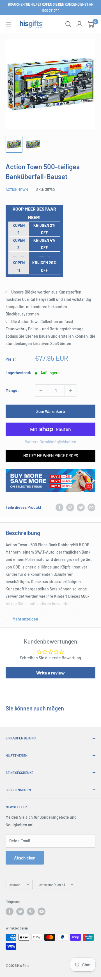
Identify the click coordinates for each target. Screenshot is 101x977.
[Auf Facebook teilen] (59, 507)
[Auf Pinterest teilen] (70, 507)
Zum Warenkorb (50, 411)
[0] (90, 24)
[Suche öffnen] (68, 24)
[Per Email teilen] (91, 507)
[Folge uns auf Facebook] (9, 911)
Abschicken (24, 857)
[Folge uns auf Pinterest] (31, 911)
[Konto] (79, 24)
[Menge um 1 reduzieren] (41, 390)
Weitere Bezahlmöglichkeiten (50, 441)
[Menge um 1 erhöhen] (71, 390)
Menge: (12, 390)
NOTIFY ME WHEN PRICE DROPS (50, 455)
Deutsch (14, 884)
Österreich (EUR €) (52, 884)
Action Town (17, 189)
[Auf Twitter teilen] (81, 507)
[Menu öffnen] (8, 24)
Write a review (50, 672)
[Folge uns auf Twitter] (20, 911)
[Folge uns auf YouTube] (41, 911)
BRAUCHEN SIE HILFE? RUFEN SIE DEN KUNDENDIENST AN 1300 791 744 (50, 7)
